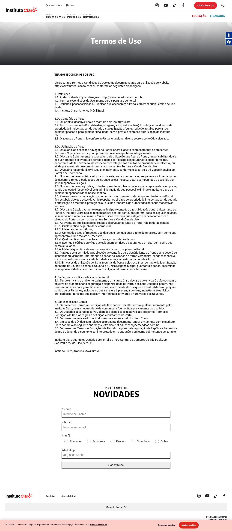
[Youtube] (166, 5)
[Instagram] (157, 5)
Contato (50, 496)
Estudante (98, 441)
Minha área (203, 5)
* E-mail (66, 422)
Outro (164, 441)
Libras (71, 5)
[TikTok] (174, 5)
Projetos (74, 16)
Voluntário (143, 441)
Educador (76, 441)
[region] (116, 525)
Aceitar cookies (188, 525)
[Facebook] (183, 5)
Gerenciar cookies (166, 525)
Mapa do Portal (114, 507)
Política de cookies (98, 524)
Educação (199, 16)
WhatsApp (68, 450)
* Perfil (66, 435)
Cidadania (217, 16)
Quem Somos (55, 16)
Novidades (91, 16)
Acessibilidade (55, 5)
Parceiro (121, 441)
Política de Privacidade (216, 517)
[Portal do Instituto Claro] (21, 10)
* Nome (66, 409)
